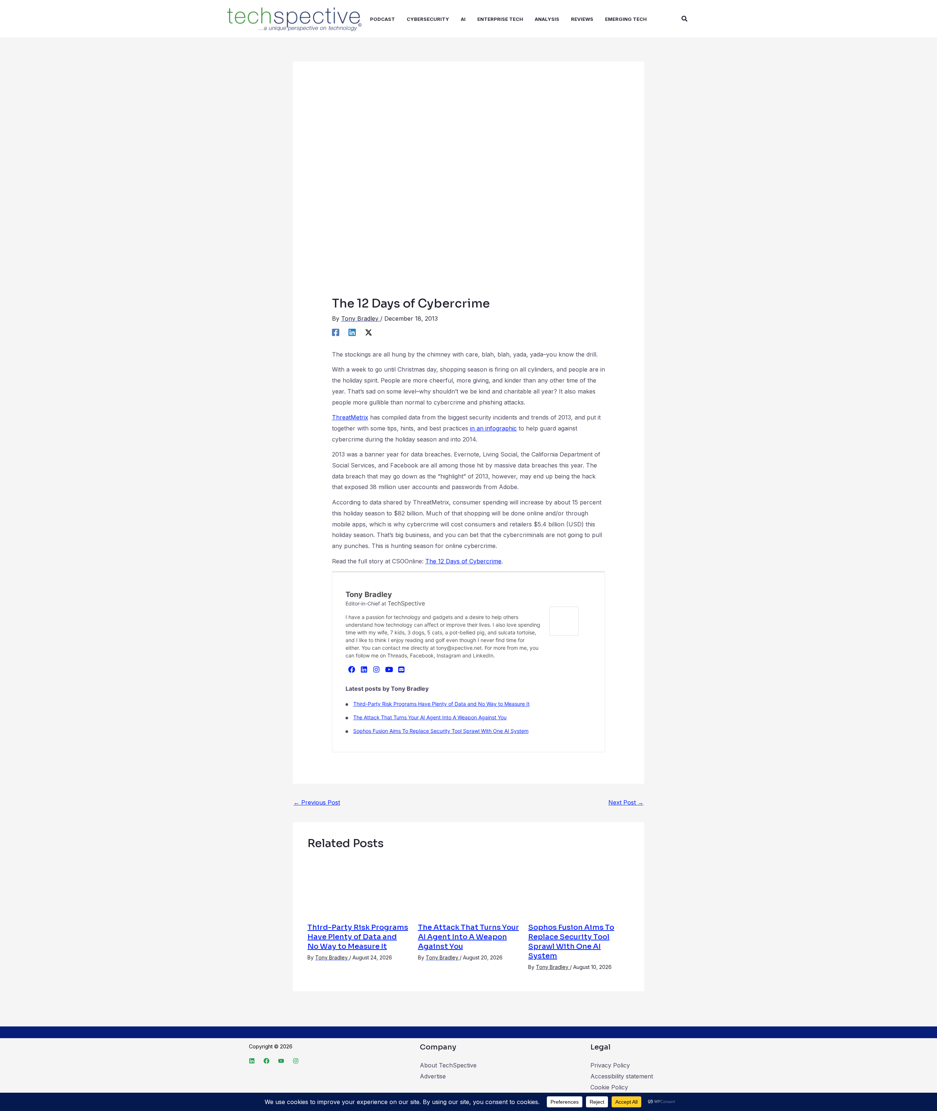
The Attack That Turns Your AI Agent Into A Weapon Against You (430, 717)
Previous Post (317, 802)
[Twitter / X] (368, 332)
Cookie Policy (609, 1087)
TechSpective (406, 603)
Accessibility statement (621, 1076)
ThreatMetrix (350, 417)
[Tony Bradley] (564, 621)
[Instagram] (376, 669)
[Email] (401, 669)
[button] (685, 18)
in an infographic (493, 428)
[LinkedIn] (364, 669)
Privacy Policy (610, 1065)
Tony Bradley (369, 594)
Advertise (433, 1076)
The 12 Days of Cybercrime (463, 561)
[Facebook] (335, 332)
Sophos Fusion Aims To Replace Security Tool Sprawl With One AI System (441, 731)
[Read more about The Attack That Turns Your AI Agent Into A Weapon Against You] (468, 886)
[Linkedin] (352, 332)
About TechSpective (448, 1065)
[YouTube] (389, 669)
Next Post (625, 802)
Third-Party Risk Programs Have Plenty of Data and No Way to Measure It (441, 704)
